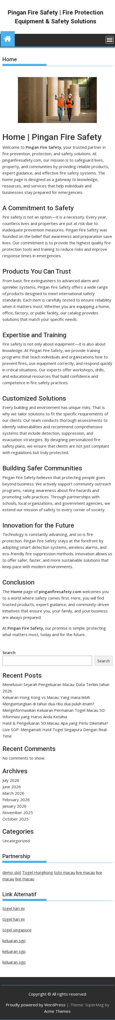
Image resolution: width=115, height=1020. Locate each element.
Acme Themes (57, 1011)
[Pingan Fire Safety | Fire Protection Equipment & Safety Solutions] (8, 38)
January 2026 (14, 806)
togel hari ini (13, 908)
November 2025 (17, 812)
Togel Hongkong (37, 872)
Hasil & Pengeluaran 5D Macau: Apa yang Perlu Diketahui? (55, 723)
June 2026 (11, 786)
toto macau (64, 872)
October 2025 (15, 819)
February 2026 (16, 799)
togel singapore (17, 929)
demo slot (11, 872)
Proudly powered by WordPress (36, 1004)
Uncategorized (16, 840)
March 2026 (13, 793)
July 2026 (10, 780)
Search (9, 652)
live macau (85, 872)
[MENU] (110, 39)
